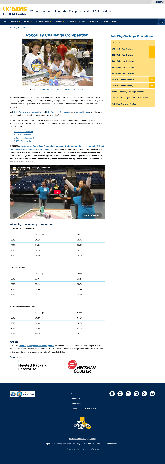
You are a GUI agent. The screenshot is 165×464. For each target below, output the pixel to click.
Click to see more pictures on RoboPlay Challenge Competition (57, 89)
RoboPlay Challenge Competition (28, 111)
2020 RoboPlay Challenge (123, 73)
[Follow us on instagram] (128, 393)
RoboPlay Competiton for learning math (36, 345)
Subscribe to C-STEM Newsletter (84, 408)
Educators (26, 21)
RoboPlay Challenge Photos (124, 103)
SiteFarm (94, 448)
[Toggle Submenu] (152, 49)
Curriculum (58, 21)
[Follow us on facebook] (112, 393)
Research (82, 21)
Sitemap (93, 438)
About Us (14, 21)
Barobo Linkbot (82, 111)
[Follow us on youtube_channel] (152, 393)
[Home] (15, 11)
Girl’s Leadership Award (24, 137)
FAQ (72, 393)
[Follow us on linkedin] (136, 393)
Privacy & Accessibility (78, 438)
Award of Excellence (22, 134)
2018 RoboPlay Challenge (123, 85)
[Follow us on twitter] (144, 393)
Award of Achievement (23, 131)
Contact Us (75, 398)
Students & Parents (42, 21)
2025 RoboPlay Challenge (123, 55)
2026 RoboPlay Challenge (123, 48)
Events (114, 21)
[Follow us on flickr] (120, 393)
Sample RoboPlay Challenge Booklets (128, 91)
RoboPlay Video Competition (58, 111)
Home (5, 21)
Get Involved (94, 21)
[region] (57, 246)
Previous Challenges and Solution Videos (130, 97)
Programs (70, 21)
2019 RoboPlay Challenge (123, 79)
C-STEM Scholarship (22, 141)
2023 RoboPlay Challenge (123, 67)
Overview (116, 42)
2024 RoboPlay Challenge (123, 61)
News (106, 21)
